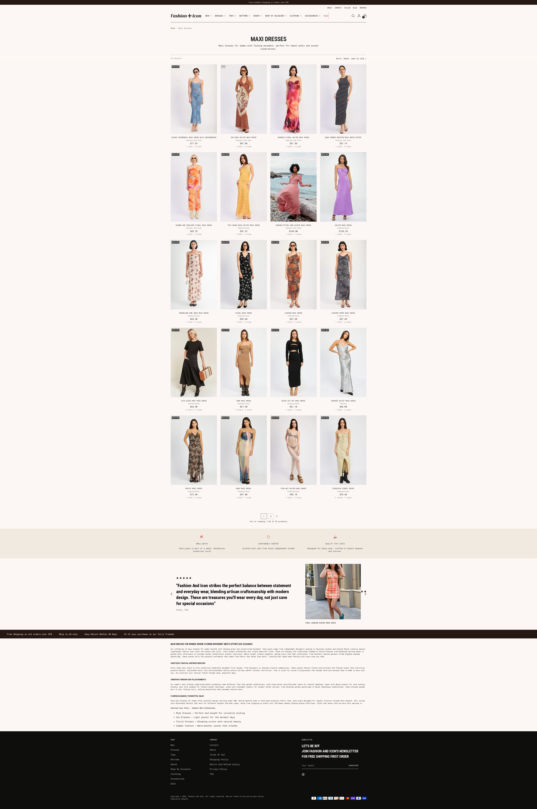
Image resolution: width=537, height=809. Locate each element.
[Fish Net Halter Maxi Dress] (293, 450)
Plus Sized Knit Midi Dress (194, 401)
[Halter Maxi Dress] (343, 187)
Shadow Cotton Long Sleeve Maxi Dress (293, 225)
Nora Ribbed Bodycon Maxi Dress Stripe (343, 137)
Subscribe (354, 765)
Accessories (177, 778)
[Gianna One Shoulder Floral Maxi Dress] (194, 187)
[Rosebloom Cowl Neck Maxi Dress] (194, 274)
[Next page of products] (276, 516)
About (213, 749)
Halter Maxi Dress (343, 225)
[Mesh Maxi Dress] (243, 450)
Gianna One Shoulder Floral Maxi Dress (194, 225)
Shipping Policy (219, 759)
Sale (173, 783)
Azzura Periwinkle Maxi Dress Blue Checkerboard (193, 137)
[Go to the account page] (359, 16)
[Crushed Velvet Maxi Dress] (343, 362)
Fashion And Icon (196, 796)
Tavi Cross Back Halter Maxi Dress (243, 225)
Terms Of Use (217, 754)
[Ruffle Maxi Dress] (194, 450)
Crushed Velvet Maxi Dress (343, 401)
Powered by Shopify (179, 799)
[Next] (331, 15)
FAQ (212, 774)
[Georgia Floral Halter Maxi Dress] (293, 99)
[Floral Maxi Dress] (243, 274)
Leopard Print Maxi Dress (343, 313)
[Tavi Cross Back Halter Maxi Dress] (243, 187)
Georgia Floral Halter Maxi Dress (293, 137)
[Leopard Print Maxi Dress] (343, 274)
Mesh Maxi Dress (243, 488)
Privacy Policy (218, 769)
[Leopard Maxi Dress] (293, 274)
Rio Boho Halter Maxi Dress (243, 137)
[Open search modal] (353, 16)
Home (173, 28)
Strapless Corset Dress (343, 488)
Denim (174, 764)
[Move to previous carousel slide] (171, 594)
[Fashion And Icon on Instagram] (303, 775)
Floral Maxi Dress (243, 313)
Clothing (176, 774)
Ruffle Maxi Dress (193, 488)
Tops (173, 754)
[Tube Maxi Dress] (243, 362)
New (172, 745)
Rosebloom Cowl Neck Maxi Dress (194, 313)
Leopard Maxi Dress (293, 313)
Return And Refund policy (225, 764)
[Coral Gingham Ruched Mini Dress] (333, 591)
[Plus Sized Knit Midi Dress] (194, 362)
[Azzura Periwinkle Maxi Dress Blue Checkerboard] (194, 99)
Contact (214, 745)
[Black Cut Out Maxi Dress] (293, 362)
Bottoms (175, 759)
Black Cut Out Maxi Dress (293, 401)
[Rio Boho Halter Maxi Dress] (243, 99)
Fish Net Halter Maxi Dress (293, 488)
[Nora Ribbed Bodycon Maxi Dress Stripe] (343, 99)
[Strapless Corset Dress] (343, 450)
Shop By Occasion (181, 769)
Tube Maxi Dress (243, 401)
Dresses (175, 749)
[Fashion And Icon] (186, 16)
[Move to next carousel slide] (365, 594)
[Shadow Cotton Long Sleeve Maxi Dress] (293, 187)
